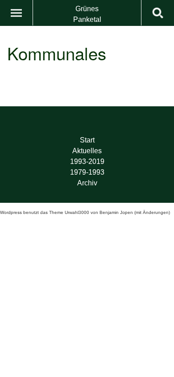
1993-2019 (87, 161)
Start (87, 140)
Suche (157, 12)
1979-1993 (87, 172)
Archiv (87, 183)
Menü (16, 12)
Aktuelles (87, 151)
